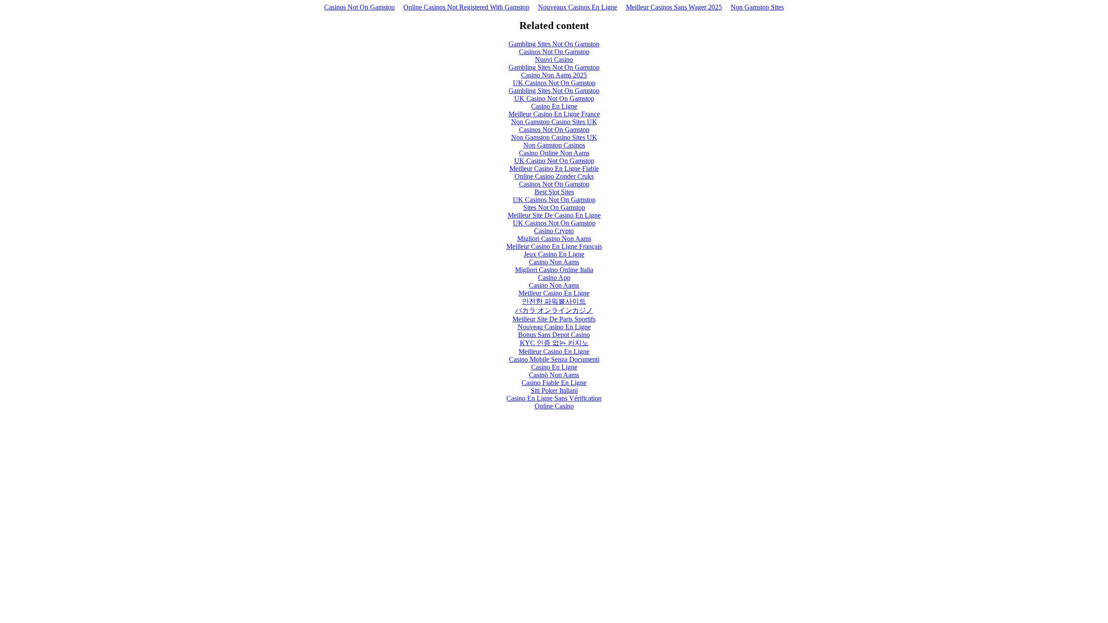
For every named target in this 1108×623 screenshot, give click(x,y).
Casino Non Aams (554, 262)
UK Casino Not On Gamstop (554, 98)
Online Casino (554, 406)
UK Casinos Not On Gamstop (554, 83)
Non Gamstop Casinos (554, 145)
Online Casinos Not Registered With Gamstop (466, 7)
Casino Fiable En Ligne (554, 382)
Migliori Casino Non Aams (554, 238)
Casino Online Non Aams (554, 153)
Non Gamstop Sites (757, 7)
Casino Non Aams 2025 (554, 75)
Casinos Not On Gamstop (359, 7)
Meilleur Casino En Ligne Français (554, 246)
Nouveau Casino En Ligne (554, 327)
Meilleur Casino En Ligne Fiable (554, 168)
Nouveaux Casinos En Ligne (577, 7)
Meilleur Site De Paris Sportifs (554, 319)
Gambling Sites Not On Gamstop (554, 44)
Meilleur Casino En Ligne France (554, 114)
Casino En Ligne (554, 106)
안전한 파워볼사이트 (554, 301)
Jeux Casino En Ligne (554, 254)
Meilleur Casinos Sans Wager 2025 (674, 7)
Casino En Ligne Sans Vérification (554, 398)
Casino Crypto (554, 230)
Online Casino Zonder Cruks (554, 176)
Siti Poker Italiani (554, 390)
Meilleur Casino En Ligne (554, 293)
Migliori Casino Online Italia (554, 269)
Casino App (554, 277)
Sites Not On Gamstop (554, 207)
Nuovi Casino (554, 59)
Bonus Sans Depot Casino (554, 334)
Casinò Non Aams (554, 375)
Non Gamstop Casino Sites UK (554, 121)
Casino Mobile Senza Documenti (554, 359)
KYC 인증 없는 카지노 (554, 343)
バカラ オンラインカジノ (554, 310)
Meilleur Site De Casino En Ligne (554, 215)
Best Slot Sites (554, 192)
